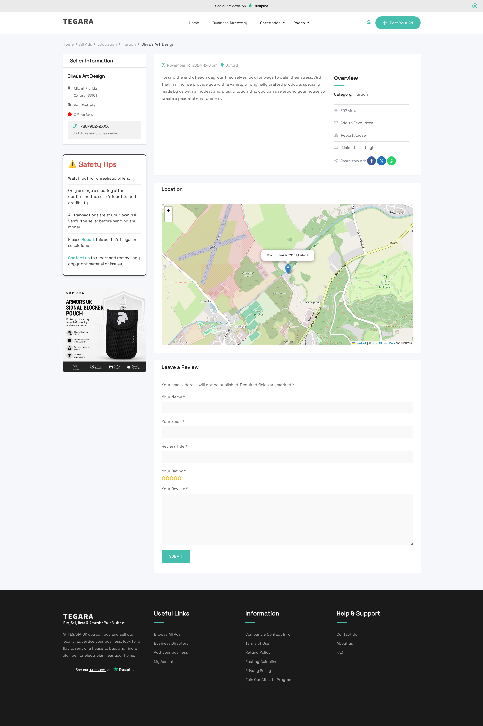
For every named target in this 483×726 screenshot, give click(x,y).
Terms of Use (257, 643)
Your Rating (174, 471)
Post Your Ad (401, 22)
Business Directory (229, 22)
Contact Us (347, 634)
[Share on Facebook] (371, 160)
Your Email (173, 421)
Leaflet (360, 343)
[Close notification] (475, 6)
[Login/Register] (369, 22)
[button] (288, 269)
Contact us (79, 257)
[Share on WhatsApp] (391, 160)
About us (345, 643)
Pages (299, 22)
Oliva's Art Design (86, 76)
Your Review (175, 488)
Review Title (174, 446)
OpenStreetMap (383, 343)
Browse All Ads (167, 634)
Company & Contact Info (267, 634)
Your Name (173, 397)
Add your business (171, 652)
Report (89, 239)
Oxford (231, 65)
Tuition (361, 94)
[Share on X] (381, 160)
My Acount (164, 661)
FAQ (340, 652)
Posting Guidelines (262, 661)
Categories (270, 22)
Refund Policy (258, 652)
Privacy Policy (258, 670)
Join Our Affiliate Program (268, 679)
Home (194, 22)
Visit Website (84, 105)
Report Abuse (353, 135)
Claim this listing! (356, 147)
